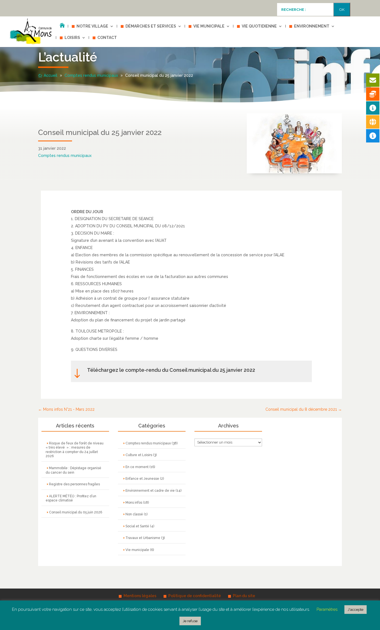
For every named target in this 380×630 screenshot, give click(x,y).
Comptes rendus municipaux (65, 155)
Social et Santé (137, 526)
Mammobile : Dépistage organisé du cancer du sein (73, 470)
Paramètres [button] (327, 609)
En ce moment (137, 467)
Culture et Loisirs (138, 455)
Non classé (134, 514)
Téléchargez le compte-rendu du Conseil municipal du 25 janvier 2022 (171, 370)
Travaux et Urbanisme (142, 538)
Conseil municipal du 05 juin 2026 (75, 512)
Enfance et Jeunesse (142, 479)
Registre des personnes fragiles (74, 484)
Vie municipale (137, 550)
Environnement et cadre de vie (150, 491)
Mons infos (133, 503)
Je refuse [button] (190, 621)
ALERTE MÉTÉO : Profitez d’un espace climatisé (71, 498)
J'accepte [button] (355, 609)
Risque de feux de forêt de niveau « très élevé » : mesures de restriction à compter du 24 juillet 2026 (75, 449)
